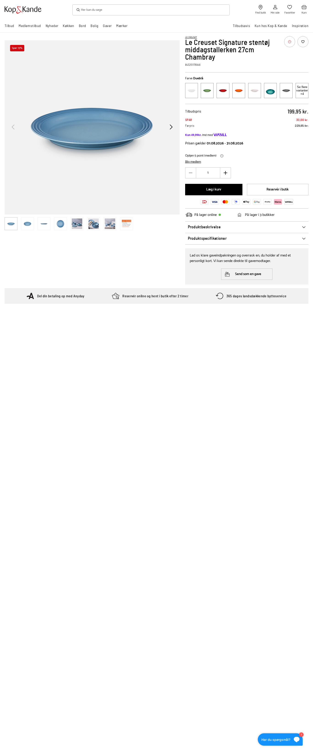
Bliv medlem (193, 162)
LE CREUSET (191, 37)
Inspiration (300, 26)
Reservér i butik (277, 189)
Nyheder (52, 26)
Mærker (121, 26)
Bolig (94, 26)
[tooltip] (289, 41)
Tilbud (9, 26)
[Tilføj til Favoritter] (302, 41)
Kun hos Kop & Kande (271, 26)
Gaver (107, 26)
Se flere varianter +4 (302, 90)
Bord (82, 26)
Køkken (68, 26)
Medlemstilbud (30, 26)
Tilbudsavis (241, 26)
